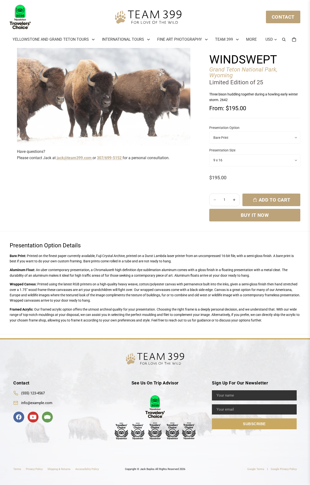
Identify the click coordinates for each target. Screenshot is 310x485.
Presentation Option (224, 128)
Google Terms (255, 469)
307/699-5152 (110, 158)
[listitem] (251, 39)
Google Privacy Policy (284, 469)
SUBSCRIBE (254, 424)
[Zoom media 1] (103, 97)
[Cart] (294, 39)
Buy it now (255, 215)
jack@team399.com (75, 158)
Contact (283, 17)
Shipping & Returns (58, 469)
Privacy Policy (34, 469)
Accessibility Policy (87, 469)
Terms (17, 469)
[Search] (284, 39)
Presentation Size (222, 150)
